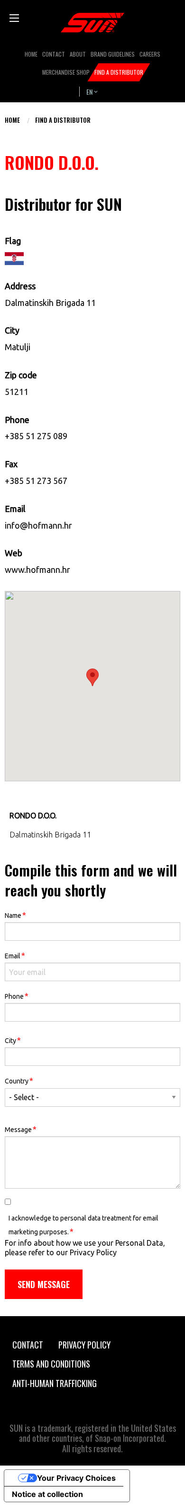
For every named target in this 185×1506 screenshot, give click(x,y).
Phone (16, 995)
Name (15, 914)
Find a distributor (63, 120)
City (13, 1039)
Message (21, 1128)
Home (12, 120)
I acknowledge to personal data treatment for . (83, 1225)
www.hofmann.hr (37, 569)
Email (15, 955)
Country (19, 1080)
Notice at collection (47, 1494)
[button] (92, 677)
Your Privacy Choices (76, 1478)
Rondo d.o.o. (32, 815)
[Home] (92, 22)
